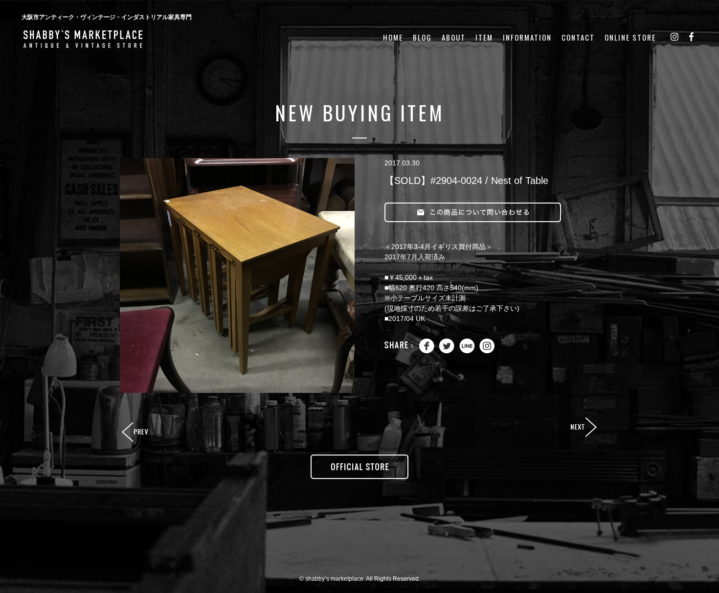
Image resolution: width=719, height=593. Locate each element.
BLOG (422, 37)
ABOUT (454, 37)
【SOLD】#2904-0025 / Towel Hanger (583, 427)
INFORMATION (527, 37)
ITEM (484, 37)
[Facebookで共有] (426, 351)
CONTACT (578, 37)
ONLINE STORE (630, 37)
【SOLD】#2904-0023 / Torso (136, 432)
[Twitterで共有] (446, 351)
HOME (393, 37)
